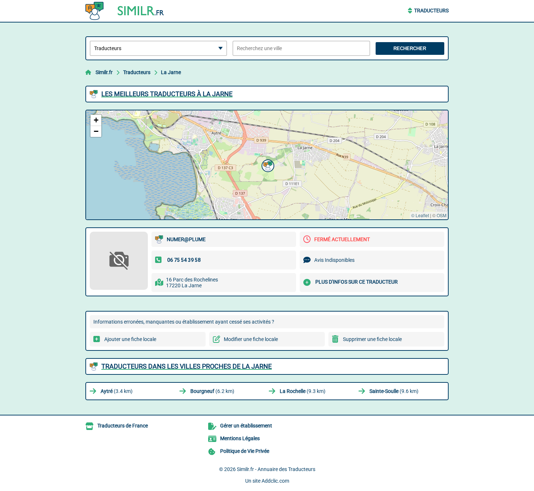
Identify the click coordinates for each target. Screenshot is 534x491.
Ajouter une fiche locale (130, 339)
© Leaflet (420, 215)
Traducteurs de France (122, 426)
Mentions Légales (240, 438)
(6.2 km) (212, 391)
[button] (267, 164)
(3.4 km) (117, 391)
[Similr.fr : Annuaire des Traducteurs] (130, 11)
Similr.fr (104, 72)
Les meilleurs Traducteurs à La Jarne (166, 94)
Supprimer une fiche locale (372, 339)
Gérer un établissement (246, 426)
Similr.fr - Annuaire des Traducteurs (276, 469)
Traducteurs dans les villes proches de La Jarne (186, 366)
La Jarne (171, 72)
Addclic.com (275, 481)
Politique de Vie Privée (244, 451)
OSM (441, 215)
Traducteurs (431, 10)
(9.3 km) (302, 391)
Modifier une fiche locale (251, 339)
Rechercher (409, 48)
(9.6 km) (393, 391)
